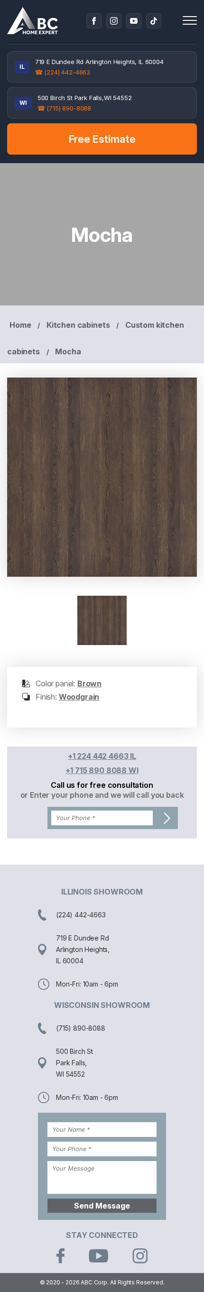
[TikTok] (153, 20)
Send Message (102, 1205)
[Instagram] (113, 20)
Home (20, 325)
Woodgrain (79, 696)
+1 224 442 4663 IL (102, 756)
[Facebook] (94, 20)
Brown (89, 683)
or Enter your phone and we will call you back (102, 795)
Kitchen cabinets (78, 325)
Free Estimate (102, 139)
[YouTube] (133, 20)
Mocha (68, 351)
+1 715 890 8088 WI (101, 770)
